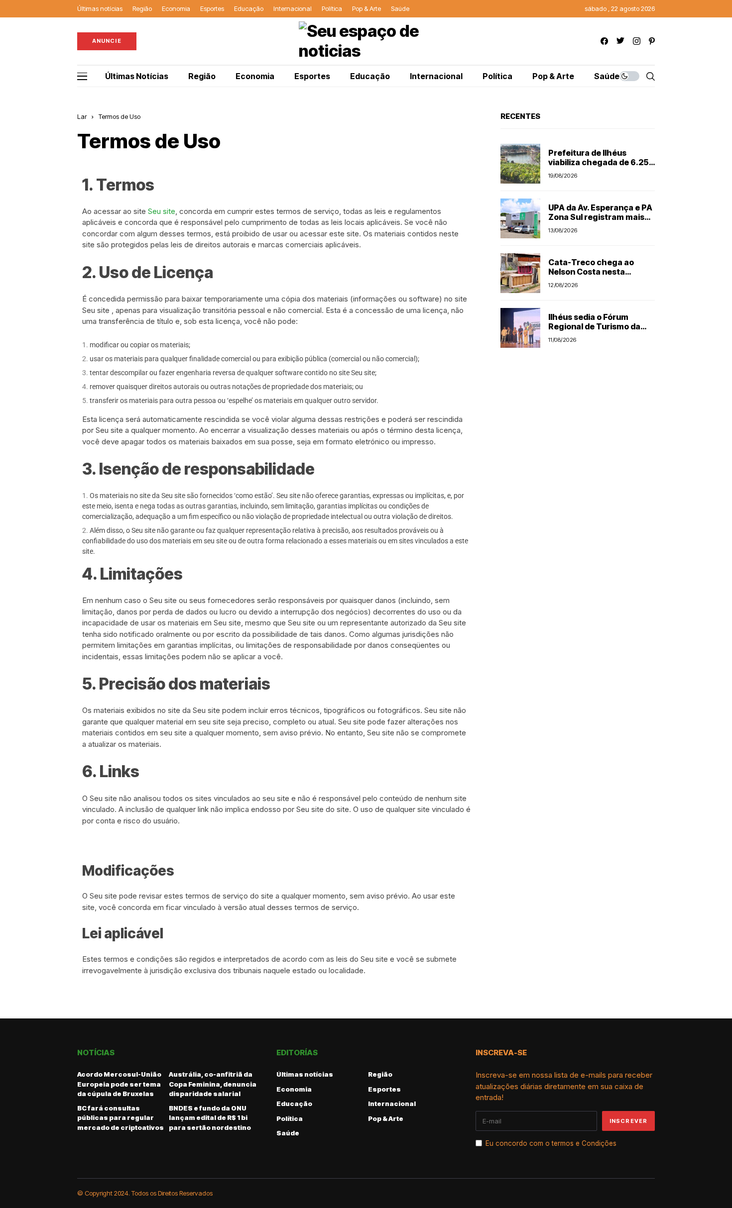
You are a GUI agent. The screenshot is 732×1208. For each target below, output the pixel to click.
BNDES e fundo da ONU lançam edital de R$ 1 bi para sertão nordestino (210, 1117)
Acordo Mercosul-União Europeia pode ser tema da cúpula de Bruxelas (119, 1084)
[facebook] (604, 41)
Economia (294, 1089)
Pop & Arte (385, 1118)
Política (289, 1118)
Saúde (287, 1133)
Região (380, 1074)
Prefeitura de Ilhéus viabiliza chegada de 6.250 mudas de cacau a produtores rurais (601, 167)
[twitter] (620, 41)
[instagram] (636, 41)
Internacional (392, 1103)
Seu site (161, 211)
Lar (82, 116)
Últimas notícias (304, 1074)
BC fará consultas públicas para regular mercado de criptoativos (120, 1117)
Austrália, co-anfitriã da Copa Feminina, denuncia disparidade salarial (212, 1084)
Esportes (384, 1089)
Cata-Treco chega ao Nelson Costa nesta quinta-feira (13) (591, 271)
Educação (294, 1103)
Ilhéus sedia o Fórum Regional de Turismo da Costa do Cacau (594, 326)
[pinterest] (652, 41)
